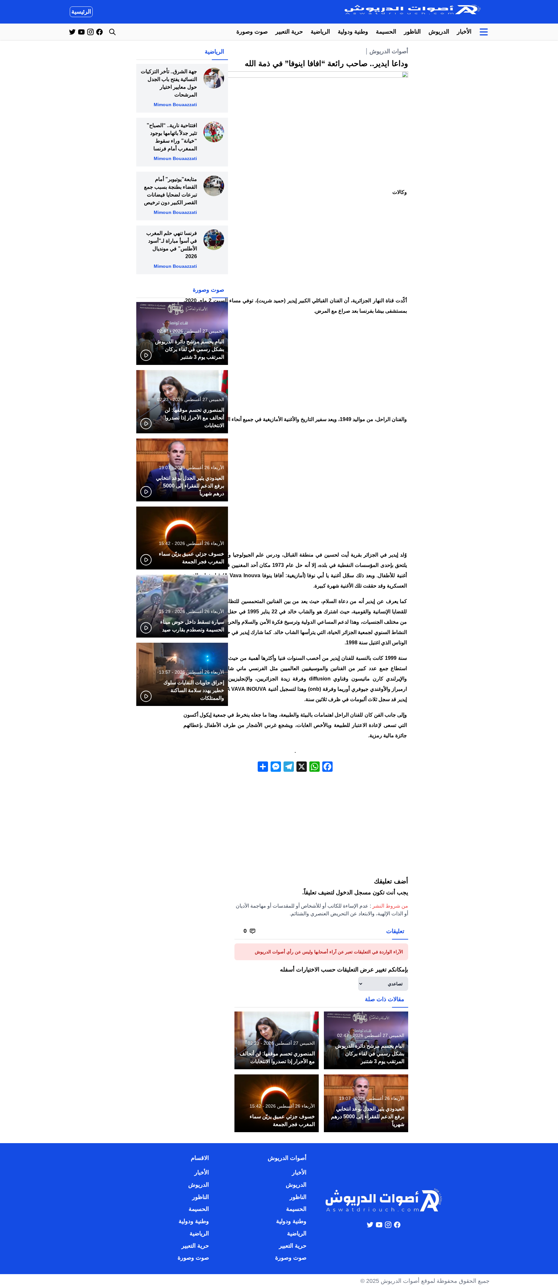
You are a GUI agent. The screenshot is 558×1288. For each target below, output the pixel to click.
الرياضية (320, 31)
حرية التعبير (289, 31)
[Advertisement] (295, 248)
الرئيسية (81, 11)
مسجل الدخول (353, 892)
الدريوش (439, 31)
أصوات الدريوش (388, 51)
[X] (301, 767)
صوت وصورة (252, 31)
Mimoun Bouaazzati (175, 104)
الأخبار (464, 31)
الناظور (412, 31)
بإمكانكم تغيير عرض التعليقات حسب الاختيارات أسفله (344, 969)
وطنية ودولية (353, 31)
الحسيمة (386, 31)
